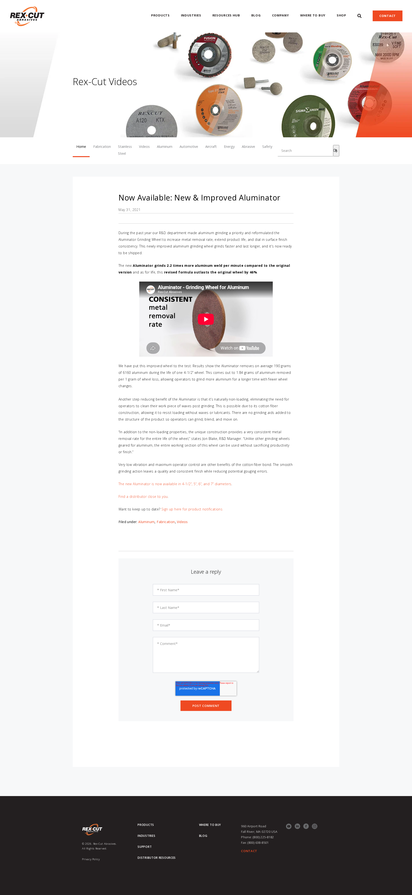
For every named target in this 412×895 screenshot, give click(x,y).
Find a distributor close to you (143, 496)
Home (81, 146)
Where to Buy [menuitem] (312, 15)
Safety (267, 146)
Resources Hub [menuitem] (226, 15)
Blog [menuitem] (256, 15)
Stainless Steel (125, 150)
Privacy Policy (91, 859)
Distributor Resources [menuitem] (157, 857)
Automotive (189, 146)
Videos (144, 146)
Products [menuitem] (160, 15)
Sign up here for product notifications (191, 509)
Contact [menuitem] (387, 16)
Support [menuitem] (145, 846)
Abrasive (248, 146)
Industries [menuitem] (191, 15)
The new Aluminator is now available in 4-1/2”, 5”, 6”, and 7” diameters (174, 484)
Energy (229, 146)
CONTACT (249, 851)
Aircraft (211, 146)
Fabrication (102, 146)
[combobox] (305, 150)
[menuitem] (359, 15)
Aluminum (164, 146)
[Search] (336, 150)
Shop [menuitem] (341, 15)
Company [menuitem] (280, 15)
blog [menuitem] (203, 835)
